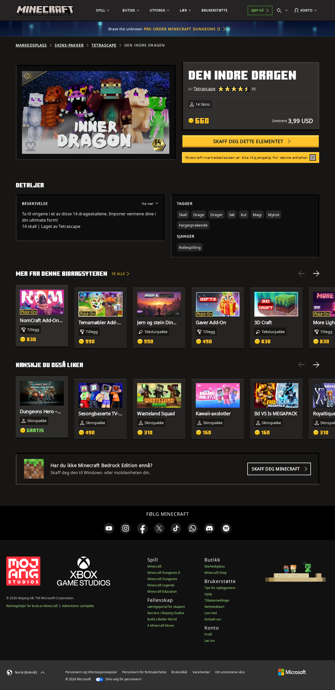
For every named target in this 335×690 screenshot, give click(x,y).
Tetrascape (104, 45)
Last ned (210, 613)
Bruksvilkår (179, 672)
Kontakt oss (212, 619)
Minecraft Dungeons (162, 579)
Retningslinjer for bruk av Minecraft (32, 606)
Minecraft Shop (215, 572)
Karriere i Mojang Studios (165, 613)
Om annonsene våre (230, 672)
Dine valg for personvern (123, 679)
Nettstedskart (214, 606)
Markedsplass (31, 45)
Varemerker (201, 672)
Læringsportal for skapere (166, 606)
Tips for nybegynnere (219, 588)
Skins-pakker (69, 45)
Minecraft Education (162, 591)
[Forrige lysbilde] (301, 273)
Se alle (118, 273)
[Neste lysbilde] (316, 273)
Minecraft (154, 566)
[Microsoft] (292, 672)
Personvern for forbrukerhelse (144, 672)
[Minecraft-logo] (45, 10)
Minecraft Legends (161, 585)
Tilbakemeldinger (217, 600)
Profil (208, 634)
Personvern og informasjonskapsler (91, 672)
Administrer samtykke (78, 606)
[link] (109, 528)
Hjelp (208, 594)
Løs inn (209, 640)
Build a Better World (162, 619)
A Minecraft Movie (160, 625)
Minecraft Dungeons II (163, 572)
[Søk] (283, 10)
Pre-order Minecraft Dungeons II (182, 28)
